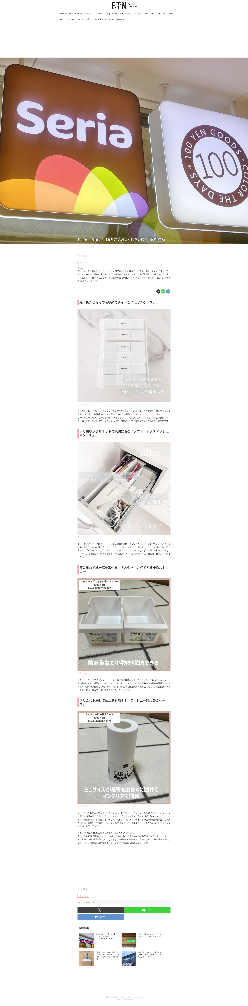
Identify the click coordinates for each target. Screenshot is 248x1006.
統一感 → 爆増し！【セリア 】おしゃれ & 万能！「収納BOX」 (122, 239)
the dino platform (127, 1000)
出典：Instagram (84, 404)
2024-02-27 (83, 256)
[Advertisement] (124, 39)
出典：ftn (244, 242)
